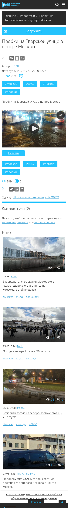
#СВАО (33, 424)
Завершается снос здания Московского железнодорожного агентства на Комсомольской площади (29, 286)
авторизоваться (44, 222)
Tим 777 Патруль (26, 473)
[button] (34, 128)
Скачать (13, 153)
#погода (48, 84)
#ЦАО (30, 84)
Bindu (15, 66)
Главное (10, 16)
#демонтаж (32, 297)
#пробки (11, 92)
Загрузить (34, 31)
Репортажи (27, 16)
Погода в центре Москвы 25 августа (26, 351)
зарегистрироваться (15, 222)
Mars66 (21, 408)
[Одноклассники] (17, 58)
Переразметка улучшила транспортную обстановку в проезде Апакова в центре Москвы (29, 483)
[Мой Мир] (22, 58)
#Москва (11, 84)
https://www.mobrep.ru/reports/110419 (36, 197)
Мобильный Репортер (11, 5)
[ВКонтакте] (11, 58)
